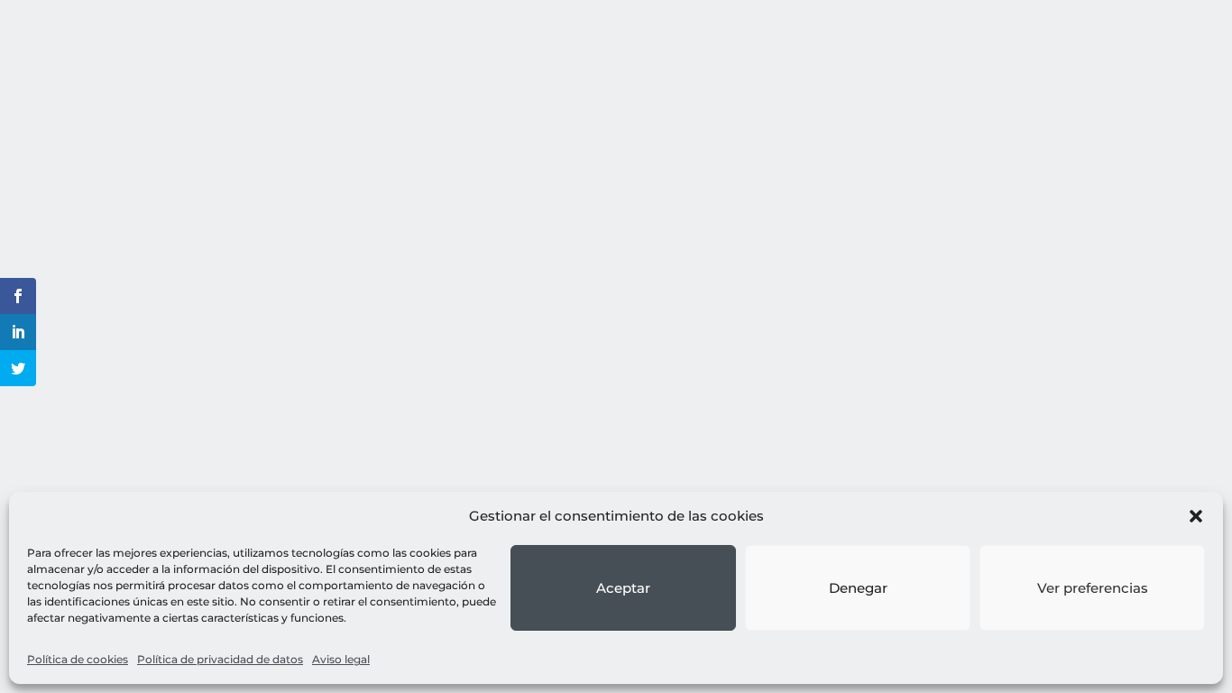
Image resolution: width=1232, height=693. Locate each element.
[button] (1196, 516)
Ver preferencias (1092, 587)
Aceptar (623, 587)
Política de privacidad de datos (220, 659)
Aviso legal (341, 659)
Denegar (858, 587)
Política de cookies (77, 659)
